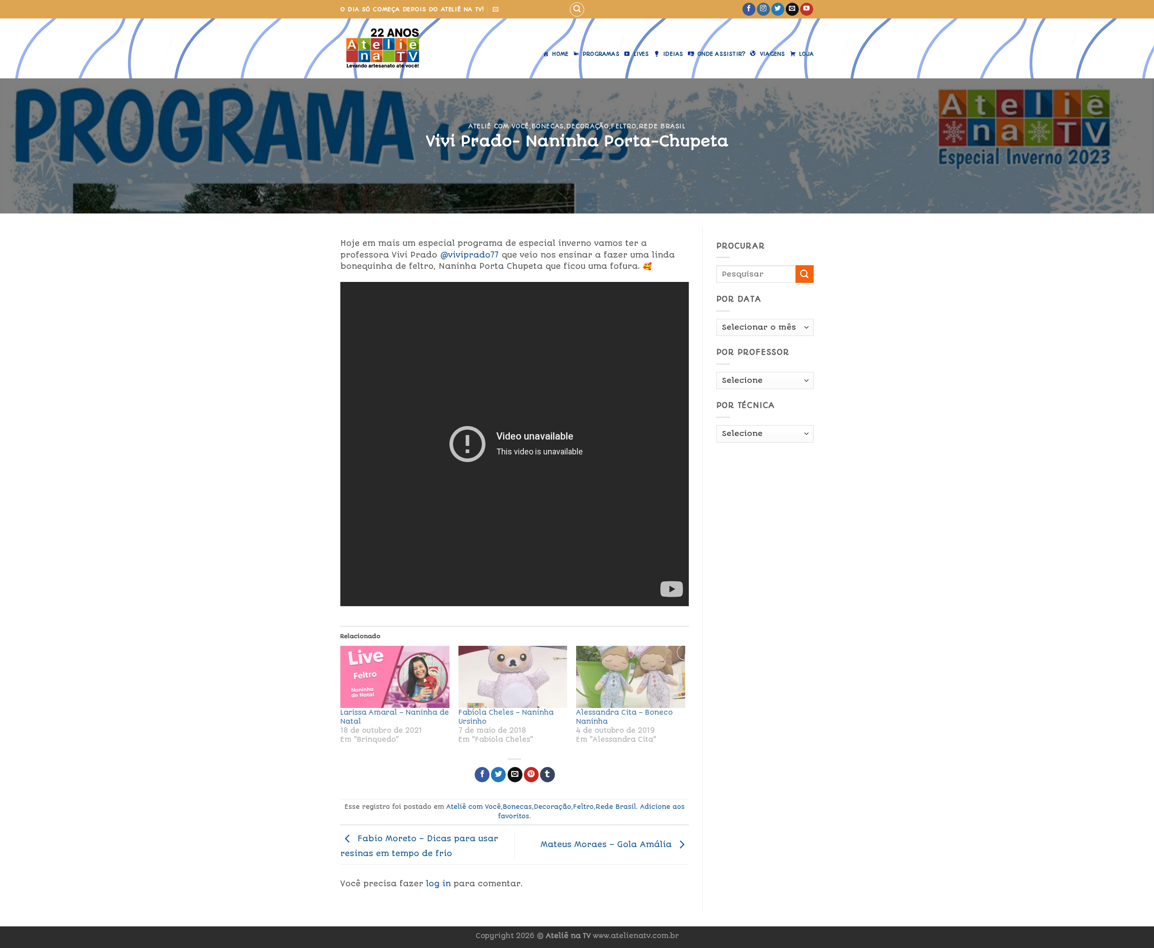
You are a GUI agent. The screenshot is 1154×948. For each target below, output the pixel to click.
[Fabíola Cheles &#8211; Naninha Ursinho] (513, 677)
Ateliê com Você (498, 126)
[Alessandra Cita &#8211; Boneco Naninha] (630, 677)
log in (438, 883)
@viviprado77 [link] (469, 254)
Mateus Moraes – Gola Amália (607, 844)
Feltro (624, 126)
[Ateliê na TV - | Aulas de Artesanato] (389, 48)
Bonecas (547, 126)
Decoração (587, 126)
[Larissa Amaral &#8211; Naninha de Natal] (394, 677)
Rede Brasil (662, 126)
